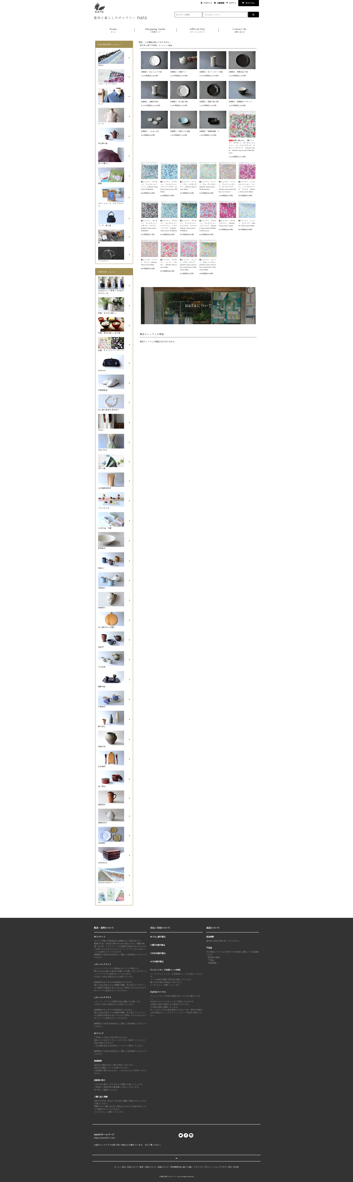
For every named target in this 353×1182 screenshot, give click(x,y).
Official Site (197, 30)
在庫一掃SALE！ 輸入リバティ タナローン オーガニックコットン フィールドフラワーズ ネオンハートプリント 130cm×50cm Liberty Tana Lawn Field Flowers (242, 146)
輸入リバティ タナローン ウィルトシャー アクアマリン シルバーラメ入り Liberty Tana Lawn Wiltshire (168, 225)
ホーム (117, 1167)
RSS (230, 1167)
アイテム (250, 2)
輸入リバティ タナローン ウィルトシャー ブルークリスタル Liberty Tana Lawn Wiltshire (168, 186)
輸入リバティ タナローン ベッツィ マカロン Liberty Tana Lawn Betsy (168, 263)
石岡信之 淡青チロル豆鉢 (180, 131)
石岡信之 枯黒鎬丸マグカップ (240, 101)
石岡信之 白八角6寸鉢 (179, 101)
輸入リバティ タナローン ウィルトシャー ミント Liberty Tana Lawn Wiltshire (149, 185)
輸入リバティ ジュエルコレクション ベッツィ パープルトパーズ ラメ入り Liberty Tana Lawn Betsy (246, 186)
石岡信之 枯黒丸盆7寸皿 (238, 71)
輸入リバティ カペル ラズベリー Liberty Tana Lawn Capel (227, 223)
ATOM (236, 1167)
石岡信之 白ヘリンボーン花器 (211, 71)
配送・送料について (148, 1167)
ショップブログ (220, 1167)
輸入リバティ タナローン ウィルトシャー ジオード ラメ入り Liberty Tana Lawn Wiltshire (149, 225)
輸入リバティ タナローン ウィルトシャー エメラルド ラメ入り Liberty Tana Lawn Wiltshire (188, 225)
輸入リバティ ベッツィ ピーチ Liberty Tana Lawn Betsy (149, 262)
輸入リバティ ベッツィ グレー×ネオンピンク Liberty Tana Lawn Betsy (188, 185)
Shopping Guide (155, 30)
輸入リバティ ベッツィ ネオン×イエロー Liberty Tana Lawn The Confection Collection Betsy (207, 264)
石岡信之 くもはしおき (150, 131)
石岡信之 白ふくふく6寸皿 (151, 71)
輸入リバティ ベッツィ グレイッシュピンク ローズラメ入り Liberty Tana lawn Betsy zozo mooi (227, 186)
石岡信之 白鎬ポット (178, 71)
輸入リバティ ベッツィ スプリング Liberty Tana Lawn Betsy (246, 223)
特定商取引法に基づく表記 (181, 1167)
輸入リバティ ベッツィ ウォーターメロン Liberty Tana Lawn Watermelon (207, 185)
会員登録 (220, 3)
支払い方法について (130, 1167)
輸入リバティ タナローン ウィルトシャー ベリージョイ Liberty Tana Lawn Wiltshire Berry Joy (207, 225)
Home (113, 30)
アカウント (207, 3)
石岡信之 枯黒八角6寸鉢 (209, 101)
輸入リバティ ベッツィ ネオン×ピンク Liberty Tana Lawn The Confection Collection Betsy (188, 264)
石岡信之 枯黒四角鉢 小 (209, 131)
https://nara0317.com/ (104, 1137)
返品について (163, 1167)
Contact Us (240, 30)
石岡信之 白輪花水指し (151, 101)
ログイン (232, 3)
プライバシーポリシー (203, 1167)
